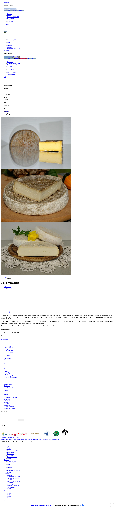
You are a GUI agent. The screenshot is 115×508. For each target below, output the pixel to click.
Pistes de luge (7, 389)
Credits (18, 439)
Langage (6, 113)
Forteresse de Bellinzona (10, 352)
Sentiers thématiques (12, 41)
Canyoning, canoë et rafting (14, 48)
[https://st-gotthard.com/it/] (34, 436)
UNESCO (7, 355)
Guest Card (10, 71)
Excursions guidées (9, 376)
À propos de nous (25, 439)
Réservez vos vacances (13, 68)
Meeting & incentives (9, 408)
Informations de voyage (13, 63)
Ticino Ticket (10, 69)
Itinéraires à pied (11, 39)
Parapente (10, 44)
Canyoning (7, 373)
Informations (7, 287)
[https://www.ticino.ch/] (7, 436)
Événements (10, 20)
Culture (9, 15)
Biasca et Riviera (8, 347)
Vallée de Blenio (8, 350)
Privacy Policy (12, 439)
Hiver (5, 381)
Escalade (9, 47)
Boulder (9, 45)
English (7, 437)
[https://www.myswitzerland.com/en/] (20, 436)
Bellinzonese (7, 346)
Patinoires (6, 390)
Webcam (6, 403)
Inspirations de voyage (13, 21)
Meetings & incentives (13, 72)
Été (4, 363)
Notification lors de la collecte (41, 505)
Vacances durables (12, 23)
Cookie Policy (4, 439)
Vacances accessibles (13, 65)
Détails (9, 458)
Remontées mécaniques (10, 377)
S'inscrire (21, 420)
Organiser (6, 50)
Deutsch (11, 437)
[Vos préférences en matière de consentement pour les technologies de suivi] (112, 505)
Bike (8, 42)
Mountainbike (7, 368)
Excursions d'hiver (9, 387)
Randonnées (7, 366)
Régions (9, 14)
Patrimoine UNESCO (13, 17)
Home (5, 277)
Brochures (7, 402)
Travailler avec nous (36, 439)
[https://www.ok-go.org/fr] (65, 436)
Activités (6, 24)
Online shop (7, 405)
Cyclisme (6, 370)
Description (7, 311)
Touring (9, 66)
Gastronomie (10, 18)
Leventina (6, 349)
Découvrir (6, 2)
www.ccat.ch (10, 288)
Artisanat (6, 360)
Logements (10, 62)
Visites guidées (11, 74)
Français (16, 437)
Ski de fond (7, 386)
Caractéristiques (8, 312)
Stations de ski (8, 384)
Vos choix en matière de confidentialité (66, 505)
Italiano (3, 437)
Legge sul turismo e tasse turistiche (51, 439)
